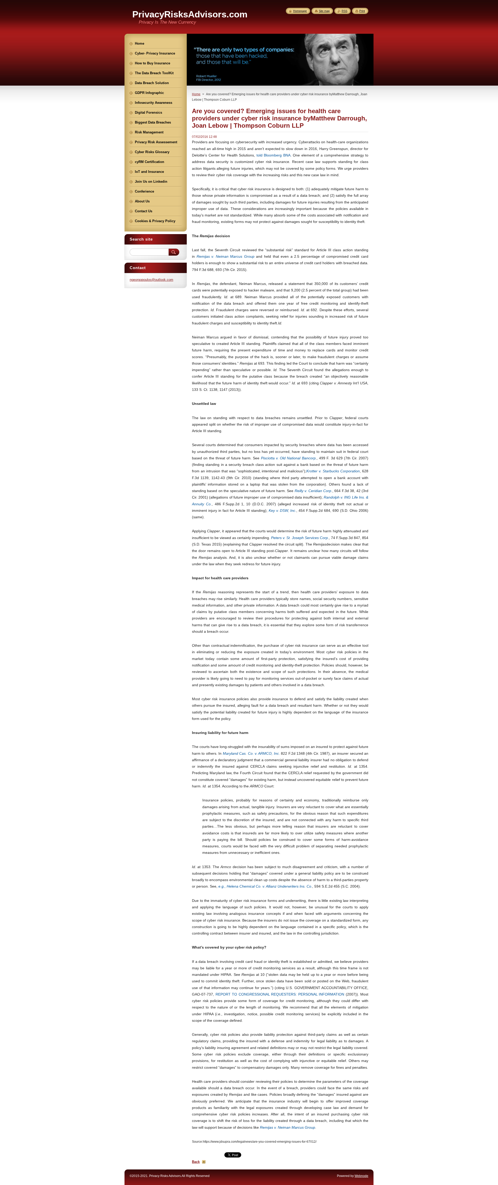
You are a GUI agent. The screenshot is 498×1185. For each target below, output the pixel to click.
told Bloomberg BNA (273, 155)
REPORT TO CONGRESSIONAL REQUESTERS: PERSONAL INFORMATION (280, 994)
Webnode (361, 1175)
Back (196, 1162)
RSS (344, 10)
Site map (324, 10)
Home (196, 94)
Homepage (300, 10)
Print (362, 10)
